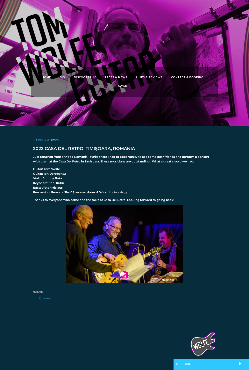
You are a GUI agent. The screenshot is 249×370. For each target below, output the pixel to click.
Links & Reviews (149, 77)
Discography (85, 77)
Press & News (116, 77)
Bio (62, 77)
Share (46, 298)
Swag (122, 85)
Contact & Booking (187, 77)
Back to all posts (47, 139)
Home (46, 77)
